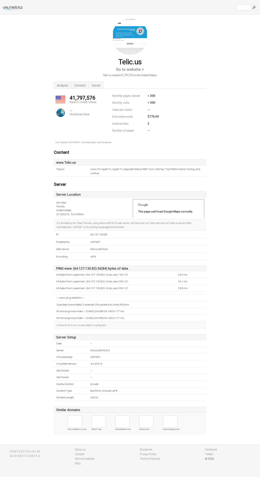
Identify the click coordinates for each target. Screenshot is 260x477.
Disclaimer (146, 449)
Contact (79, 454)
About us (80, 449)
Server (96, 85)
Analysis (62, 85)
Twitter (209, 454)
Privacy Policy (148, 454)
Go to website (128, 69)
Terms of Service (150, 458)
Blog (78, 463)
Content (80, 85)
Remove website (84, 458)
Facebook (211, 449)
